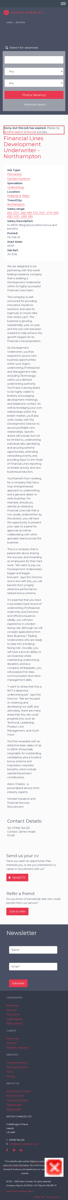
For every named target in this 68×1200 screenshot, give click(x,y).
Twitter (14, 1150)
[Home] (34, 12)
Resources (12, 1005)
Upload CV (18, 877)
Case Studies (14, 1104)
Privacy (10, 1076)
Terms (9, 1071)
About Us (12, 1083)
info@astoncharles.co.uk (23, 1143)
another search (13, 132)
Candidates (14, 997)
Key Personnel (14, 1095)
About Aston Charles (18, 1091)
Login (9, 22)
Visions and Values (17, 1100)
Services (11, 1009)
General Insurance (16, 1062)
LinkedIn (21, 1150)
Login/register (14, 1018)
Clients (11, 1030)
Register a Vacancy (17, 1047)
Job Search (13, 1014)
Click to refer (17, 911)
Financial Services (16, 1067)
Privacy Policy (53, 1197)
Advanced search (35, 104)
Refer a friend (14, 1023)
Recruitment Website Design (20, 1191)
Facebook (7, 1150)
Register (20, 22)
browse (31, 132)
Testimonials (13, 1109)
